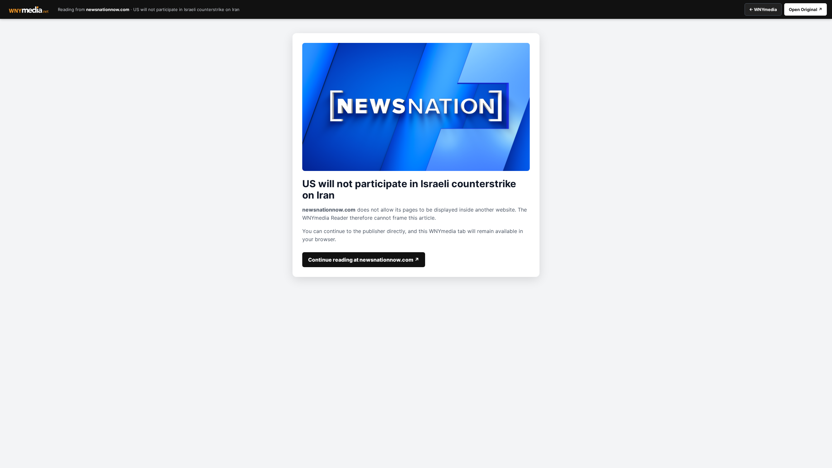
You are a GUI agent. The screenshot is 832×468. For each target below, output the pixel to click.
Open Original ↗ (805, 9)
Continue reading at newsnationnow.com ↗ (363, 259)
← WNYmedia (763, 9)
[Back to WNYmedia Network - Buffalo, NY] (28, 9)
